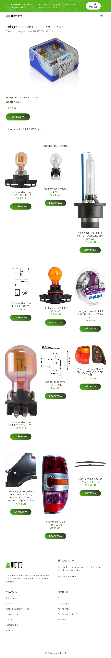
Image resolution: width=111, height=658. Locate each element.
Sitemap (62, 619)
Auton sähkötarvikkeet (17, 608)
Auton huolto (12, 598)
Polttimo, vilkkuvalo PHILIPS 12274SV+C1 (21, 194)
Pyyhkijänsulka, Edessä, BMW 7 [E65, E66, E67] (90, 480)
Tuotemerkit (25, 97)
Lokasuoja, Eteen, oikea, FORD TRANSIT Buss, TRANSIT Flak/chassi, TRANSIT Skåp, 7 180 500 (21, 496)
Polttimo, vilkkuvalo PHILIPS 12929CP (21, 305)
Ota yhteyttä (64, 603)
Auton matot (12, 603)
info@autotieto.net (67, 576)
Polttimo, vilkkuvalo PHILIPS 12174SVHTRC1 (20, 424)
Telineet (9, 619)
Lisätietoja (18, 117)
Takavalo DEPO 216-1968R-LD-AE (55, 523)
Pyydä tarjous (93, 5)
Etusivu (9, 31)
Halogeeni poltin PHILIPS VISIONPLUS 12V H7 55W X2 (90, 314)
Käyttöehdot (64, 608)
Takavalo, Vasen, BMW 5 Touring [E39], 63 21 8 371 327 (90, 372)
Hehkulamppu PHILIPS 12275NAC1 (55, 310)
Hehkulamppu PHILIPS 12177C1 (55, 190)
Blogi (60, 598)
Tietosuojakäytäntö (67, 614)
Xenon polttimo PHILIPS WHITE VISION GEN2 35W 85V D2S (90, 235)
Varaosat (10, 630)
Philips (35, 97)
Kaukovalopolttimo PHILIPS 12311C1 (55, 383)
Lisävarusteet (12, 614)
